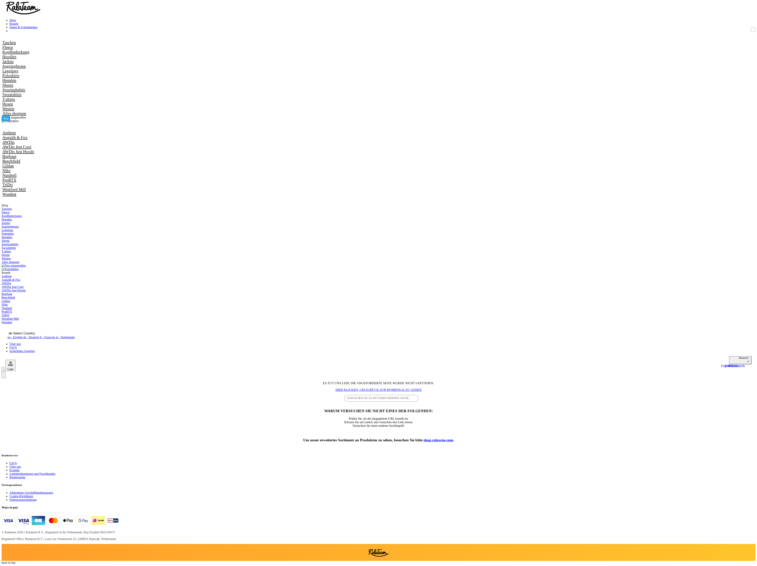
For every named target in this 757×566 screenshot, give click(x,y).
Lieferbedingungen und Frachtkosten (32, 473)
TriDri (7, 184)
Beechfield (11, 161)
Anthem (9, 132)
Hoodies (9, 56)
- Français (48, 337)
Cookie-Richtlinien (21, 496)
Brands (13, 23)
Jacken (8, 61)
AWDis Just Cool (16, 147)
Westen (8, 108)
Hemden (9, 80)
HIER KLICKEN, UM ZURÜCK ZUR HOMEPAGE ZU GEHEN (379, 390)
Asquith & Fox (15, 137)
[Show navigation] (4, 374)
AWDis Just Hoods (18, 151)
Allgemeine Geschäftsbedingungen (31, 492)
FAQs (13, 347)
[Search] (3, 369)
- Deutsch (31, 337)
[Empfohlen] (10, 121)
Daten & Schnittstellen (23, 27)
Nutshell (9, 175)
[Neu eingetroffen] (14, 117)
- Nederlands (65, 337)
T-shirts (8, 99)
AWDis (8, 142)
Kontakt (14, 470)
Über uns (15, 344)
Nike (6, 170)
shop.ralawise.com (438, 440)
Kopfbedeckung (15, 52)
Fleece (7, 47)
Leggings (10, 71)
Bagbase (9, 156)
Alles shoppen (14, 113)
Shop (12, 20)
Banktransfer (17, 477)
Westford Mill (14, 189)
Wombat (9, 194)
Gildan (8, 165)
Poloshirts (10, 75)
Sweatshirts (11, 94)
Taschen (9, 42)
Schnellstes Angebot (22, 351)
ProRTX (9, 180)
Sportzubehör (13, 89)
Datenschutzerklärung (23, 499)
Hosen (7, 104)
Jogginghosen (14, 66)
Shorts (7, 85)
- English (15, 337)
